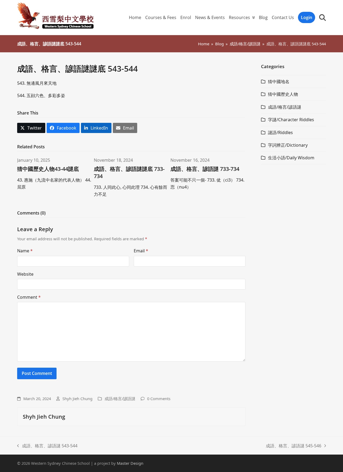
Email (141, 251)
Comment (29, 297)
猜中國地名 (278, 81)
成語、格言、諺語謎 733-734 (204, 168)
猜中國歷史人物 (283, 94)
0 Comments (158, 398)
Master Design (130, 463)
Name (25, 251)
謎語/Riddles (280, 132)
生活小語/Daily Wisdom (291, 158)
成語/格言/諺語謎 (120, 398)
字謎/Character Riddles (291, 120)
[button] (322, 17)
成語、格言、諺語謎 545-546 (293, 446)
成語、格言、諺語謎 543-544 (47, 446)
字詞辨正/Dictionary (288, 145)
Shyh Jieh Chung (77, 398)
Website (25, 274)
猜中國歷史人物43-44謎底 (48, 168)
